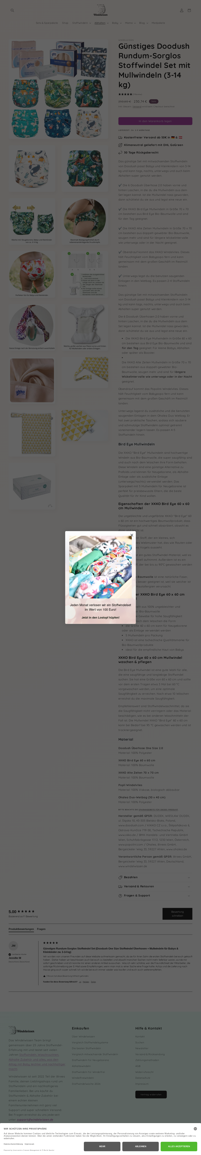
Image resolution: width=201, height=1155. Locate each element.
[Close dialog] (132, 535)
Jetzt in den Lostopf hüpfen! (101, 617)
